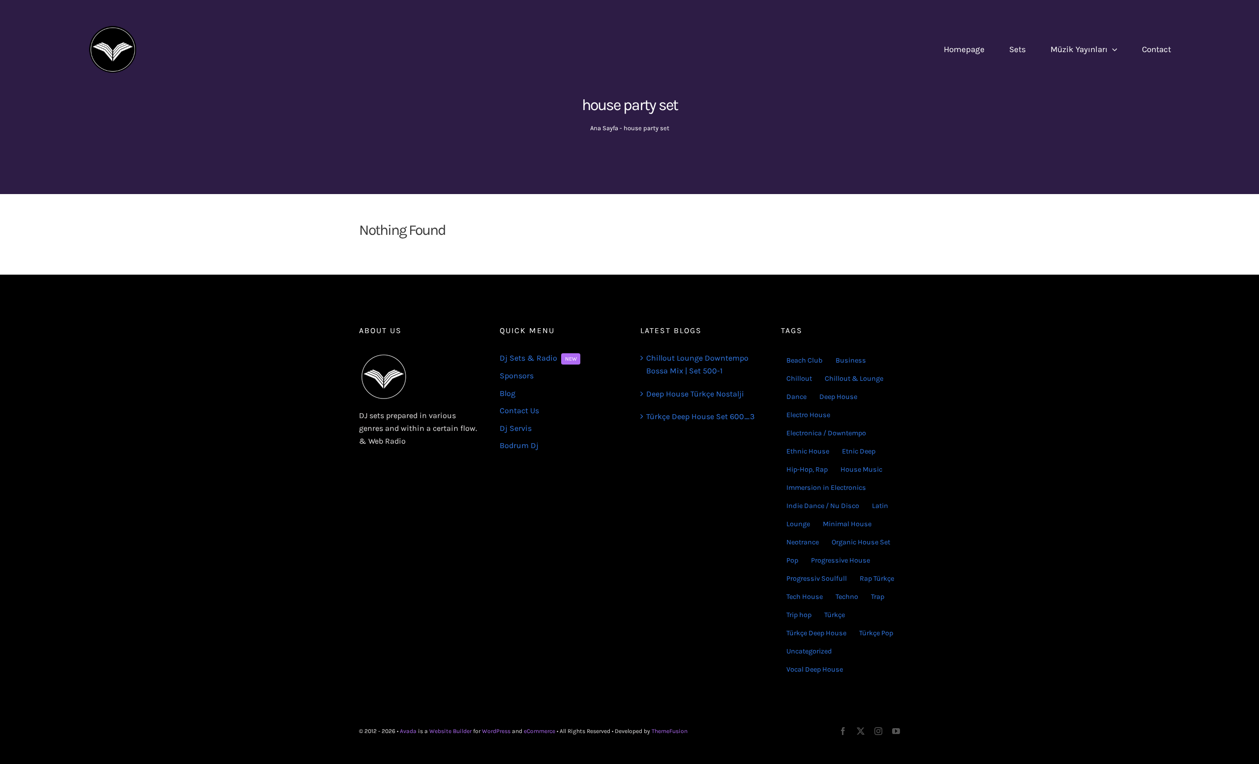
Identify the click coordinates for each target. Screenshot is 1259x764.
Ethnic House (807, 451)
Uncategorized (809, 651)
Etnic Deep (858, 451)
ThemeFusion (670, 731)
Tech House (804, 597)
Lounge (798, 524)
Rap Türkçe (877, 578)
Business (851, 360)
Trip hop (798, 615)
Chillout (799, 378)
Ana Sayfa (604, 128)
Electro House (808, 415)
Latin (880, 506)
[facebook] (843, 731)
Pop (792, 560)
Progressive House (840, 560)
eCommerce (539, 731)
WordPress (496, 731)
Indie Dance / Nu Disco (822, 506)
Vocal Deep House (814, 669)
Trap (877, 597)
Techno (847, 597)
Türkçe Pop (876, 633)
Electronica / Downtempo (826, 433)
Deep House (838, 397)
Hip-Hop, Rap (807, 469)
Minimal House (847, 524)
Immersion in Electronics (826, 487)
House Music (861, 469)
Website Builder (450, 731)
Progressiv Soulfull (816, 578)
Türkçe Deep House (816, 633)
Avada (408, 731)
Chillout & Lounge (854, 378)
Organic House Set (861, 542)
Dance (796, 397)
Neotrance (802, 542)
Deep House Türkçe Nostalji (695, 393)
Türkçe (834, 615)
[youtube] (896, 731)
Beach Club (804, 360)
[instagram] (878, 731)
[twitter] (861, 731)
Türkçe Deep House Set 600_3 (700, 416)
